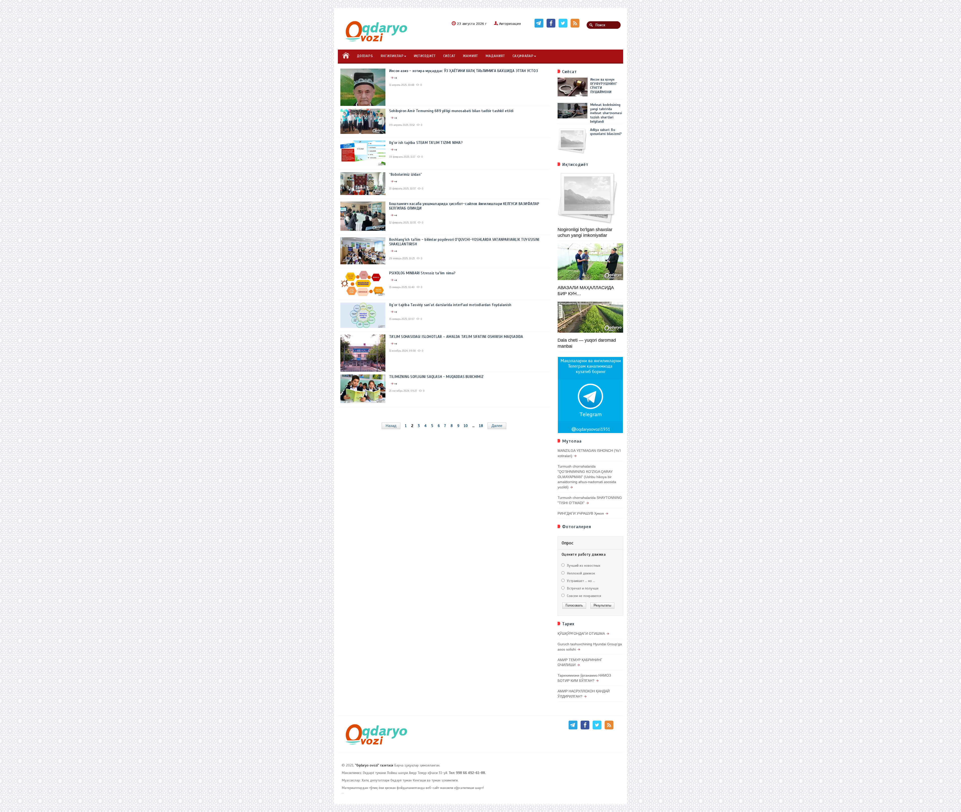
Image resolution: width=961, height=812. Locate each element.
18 (481, 426)
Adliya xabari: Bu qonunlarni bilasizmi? (606, 132)
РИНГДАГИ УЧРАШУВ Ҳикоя (581, 513)
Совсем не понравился (583, 596)
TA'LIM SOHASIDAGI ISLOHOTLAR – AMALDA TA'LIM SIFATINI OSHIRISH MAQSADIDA (456, 336)
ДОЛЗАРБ (365, 56)
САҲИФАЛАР (523, 56)
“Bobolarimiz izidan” (405, 174)
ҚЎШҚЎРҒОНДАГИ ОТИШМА (581, 634)
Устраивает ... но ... (580, 581)
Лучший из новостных (583, 565)
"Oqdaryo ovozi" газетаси (374, 765)
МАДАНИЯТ (495, 56)
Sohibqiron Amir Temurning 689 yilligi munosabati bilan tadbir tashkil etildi (451, 111)
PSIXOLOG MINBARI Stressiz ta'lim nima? (422, 273)
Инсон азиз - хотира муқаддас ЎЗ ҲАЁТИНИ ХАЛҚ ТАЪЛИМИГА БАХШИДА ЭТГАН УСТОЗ (463, 71)
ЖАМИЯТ (470, 56)
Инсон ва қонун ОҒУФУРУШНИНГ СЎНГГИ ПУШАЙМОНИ (603, 85)
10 (466, 426)
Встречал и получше (582, 588)
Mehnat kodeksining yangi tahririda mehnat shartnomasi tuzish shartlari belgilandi (606, 113)
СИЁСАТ (449, 56)
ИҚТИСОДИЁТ (425, 56)
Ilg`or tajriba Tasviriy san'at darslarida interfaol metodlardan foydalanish (450, 305)
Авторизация (510, 23)
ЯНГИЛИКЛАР (392, 56)
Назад (391, 426)
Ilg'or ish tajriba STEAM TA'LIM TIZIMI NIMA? (426, 142)
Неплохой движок (580, 573)
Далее (497, 426)
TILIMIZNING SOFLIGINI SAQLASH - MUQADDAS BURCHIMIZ (436, 376)
